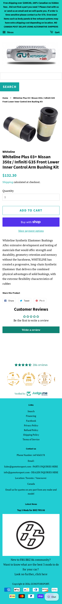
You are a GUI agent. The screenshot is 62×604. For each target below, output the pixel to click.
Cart (57, 32)
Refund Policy (31, 430)
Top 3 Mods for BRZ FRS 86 (31, 510)
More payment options (31, 230)
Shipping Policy (31, 434)
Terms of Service (31, 439)
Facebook (31, 420)
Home (5, 98)
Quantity (8, 191)
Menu (10, 32)
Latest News (31, 504)
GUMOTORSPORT (40, 583)
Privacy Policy (31, 425)
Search (31, 411)
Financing (31, 415)
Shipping (7, 182)
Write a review (31, 330)
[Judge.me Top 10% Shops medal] (47, 379)
